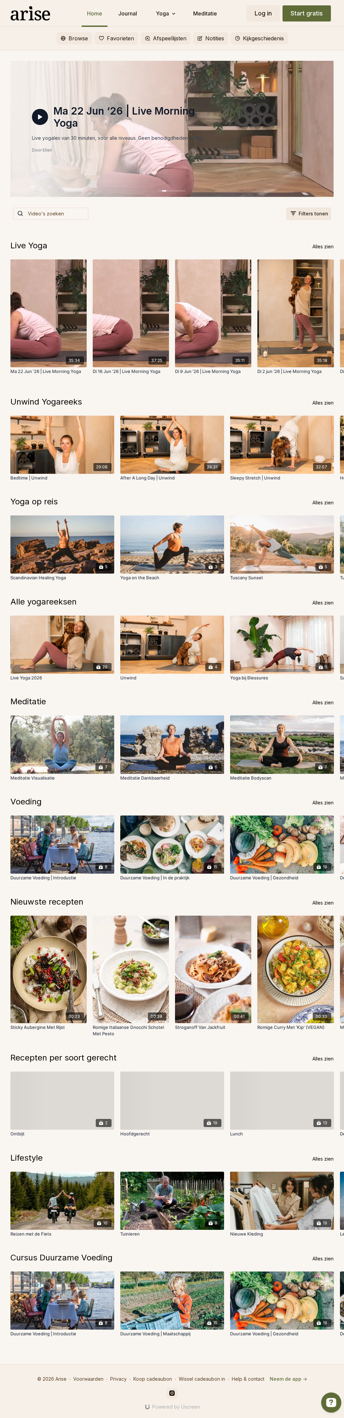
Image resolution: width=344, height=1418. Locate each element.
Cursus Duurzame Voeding (61, 1257)
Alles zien (323, 246)
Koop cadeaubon (152, 1379)
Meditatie (28, 701)
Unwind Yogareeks (46, 402)
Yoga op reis (34, 501)
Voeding (26, 801)
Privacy (118, 1379)
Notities (214, 38)
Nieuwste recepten (46, 902)
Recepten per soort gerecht (63, 1057)
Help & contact (248, 1379)
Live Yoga (28, 245)
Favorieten (120, 38)
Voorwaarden (88, 1379)
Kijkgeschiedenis (263, 38)
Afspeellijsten (169, 38)
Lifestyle (26, 1158)
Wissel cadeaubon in (202, 1379)
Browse (78, 38)
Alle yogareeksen (43, 602)
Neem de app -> (288, 1379)
